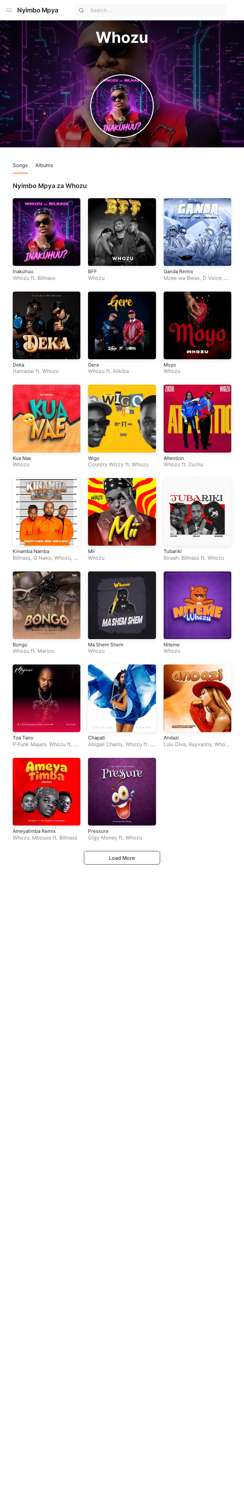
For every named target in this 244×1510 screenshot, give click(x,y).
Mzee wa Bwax (182, 278)
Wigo (93, 458)
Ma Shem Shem (105, 645)
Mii (91, 551)
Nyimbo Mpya (37, 10)
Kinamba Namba (31, 551)
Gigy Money (102, 837)
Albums (44, 165)
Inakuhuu (23, 271)
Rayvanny (200, 744)
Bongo (20, 645)
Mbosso (41, 837)
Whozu (21, 278)
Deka (18, 365)
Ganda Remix (178, 271)
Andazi (171, 738)
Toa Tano (23, 738)
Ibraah (171, 558)
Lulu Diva (175, 744)
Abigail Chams (105, 744)
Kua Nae (22, 458)
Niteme (172, 645)
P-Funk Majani (29, 744)
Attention (174, 458)
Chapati (96, 738)
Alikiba (121, 371)
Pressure (98, 831)
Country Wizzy (106, 464)
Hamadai (23, 371)
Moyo (170, 365)
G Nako (42, 558)
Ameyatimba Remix (34, 831)
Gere (93, 365)
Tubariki (173, 551)
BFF (92, 271)
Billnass (46, 278)
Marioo (45, 651)
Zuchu (195, 464)
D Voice (212, 278)
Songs (20, 165)
